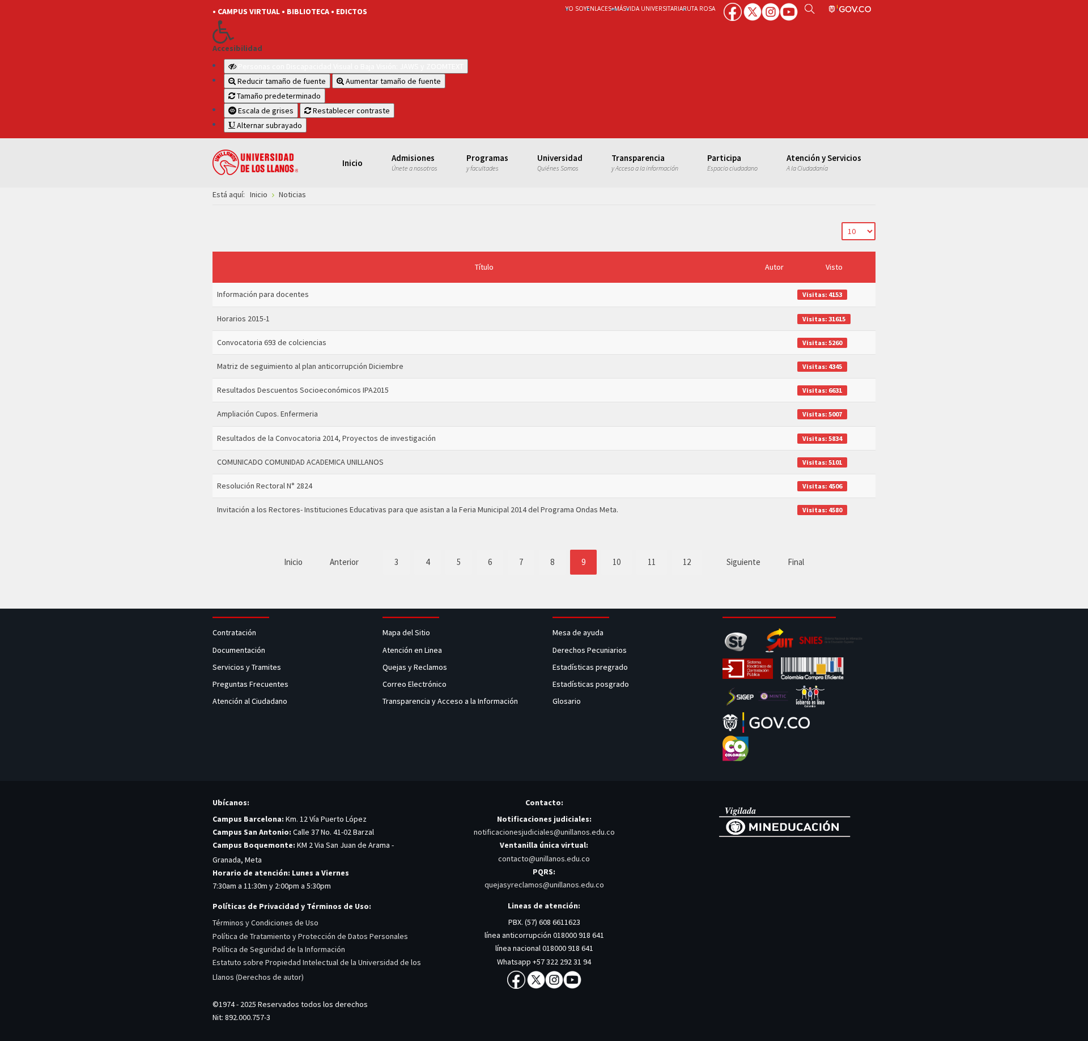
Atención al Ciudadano (249, 701)
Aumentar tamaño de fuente (392, 81)
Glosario (567, 701)
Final (796, 561)
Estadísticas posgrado (590, 684)
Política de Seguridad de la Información (278, 949)
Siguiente (743, 561)
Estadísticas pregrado (590, 667)
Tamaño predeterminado (278, 96)
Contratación (235, 632)
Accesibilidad (237, 48)
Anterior (344, 561)
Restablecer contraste (350, 110)
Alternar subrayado (268, 125)
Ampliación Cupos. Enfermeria (267, 414)
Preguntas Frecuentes (250, 684)
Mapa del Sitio (407, 632)
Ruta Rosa (699, 8)
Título (484, 267)
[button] (369, 32)
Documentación (238, 650)
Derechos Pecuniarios (589, 650)
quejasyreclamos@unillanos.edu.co (544, 884)
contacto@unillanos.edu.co (544, 858)
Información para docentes (263, 294)
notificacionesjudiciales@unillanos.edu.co (544, 832)
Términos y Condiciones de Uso (265, 922)
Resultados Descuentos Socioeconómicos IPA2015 (303, 390)
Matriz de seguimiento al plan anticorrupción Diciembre (310, 366)
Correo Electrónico (416, 684)
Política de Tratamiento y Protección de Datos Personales (310, 936)
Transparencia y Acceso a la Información (450, 701)
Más (620, 8)
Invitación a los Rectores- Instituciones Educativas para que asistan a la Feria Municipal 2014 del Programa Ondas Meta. (417, 509)
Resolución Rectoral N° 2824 (264, 486)
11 (652, 561)
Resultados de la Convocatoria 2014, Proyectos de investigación (326, 438)
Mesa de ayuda (578, 632)
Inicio (293, 561)
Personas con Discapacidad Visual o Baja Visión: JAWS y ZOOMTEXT (351, 66)
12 (687, 561)
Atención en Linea (412, 650)
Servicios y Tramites (247, 667)
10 (616, 561)
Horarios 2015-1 (243, 318)
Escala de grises (265, 110)
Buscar (809, 8)
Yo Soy (576, 8)
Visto (834, 267)
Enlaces (598, 8)
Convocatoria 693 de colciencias (271, 342)
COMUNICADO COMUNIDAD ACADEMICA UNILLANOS (300, 462)
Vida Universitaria (654, 8)
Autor (774, 267)
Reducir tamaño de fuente (281, 81)
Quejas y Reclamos (415, 667)
